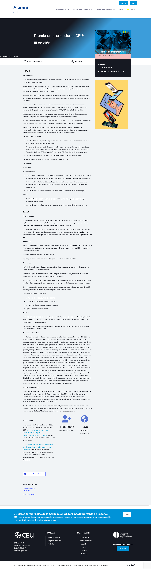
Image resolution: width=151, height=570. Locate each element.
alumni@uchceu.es (43, 232)
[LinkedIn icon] (132, 565)
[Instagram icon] (134, 565)
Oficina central (84, 537)
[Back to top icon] (141, 566)
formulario (68, 225)
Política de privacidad (100, 565)
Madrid (83, 544)
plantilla (37, 250)
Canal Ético (88, 565)
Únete (127, 515)
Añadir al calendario (34, 474)
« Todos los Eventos (9, 56)
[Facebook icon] (127, 565)
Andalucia (84, 554)
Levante (83, 547)
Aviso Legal (51, 565)
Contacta (51, 544)
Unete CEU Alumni (54, 537)
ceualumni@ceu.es (20, 550)
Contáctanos (123, 548)
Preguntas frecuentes (55, 541)
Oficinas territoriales (85, 541)
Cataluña (84, 550)
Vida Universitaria (29, 494)
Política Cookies (78, 565)
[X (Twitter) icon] (130, 565)
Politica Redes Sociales (63, 565)
